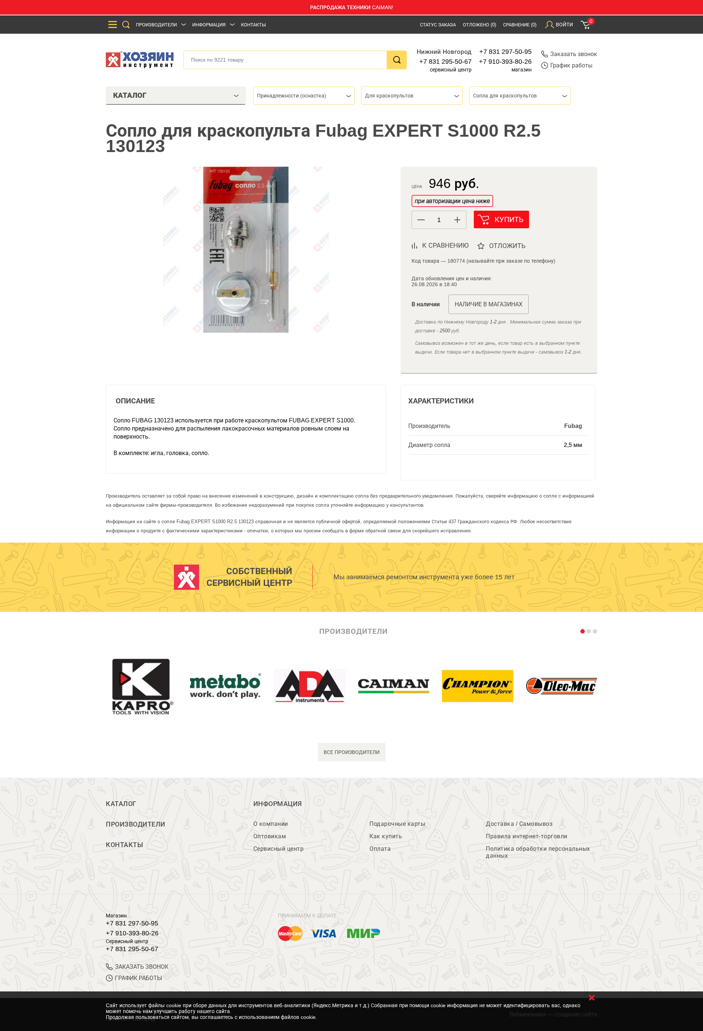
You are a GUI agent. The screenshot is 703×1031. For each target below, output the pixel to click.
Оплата (380, 849)
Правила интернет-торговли (527, 836)
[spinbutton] (439, 220)
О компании (270, 824)
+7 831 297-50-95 (505, 51)
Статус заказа (438, 24)
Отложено (479, 24)
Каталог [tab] (129, 95)
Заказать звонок (573, 54)
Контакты (253, 24)
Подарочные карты (397, 824)
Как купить (385, 836)
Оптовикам (269, 836)
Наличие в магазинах (488, 304)
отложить (507, 246)
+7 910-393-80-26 (505, 61)
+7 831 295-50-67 (445, 61)
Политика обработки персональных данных (538, 852)
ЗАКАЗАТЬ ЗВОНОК (141, 967)
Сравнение (519, 24)
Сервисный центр (278, 849)
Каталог (121, 804)
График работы (571, 65)
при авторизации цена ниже (452, 201)
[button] (457, 220)
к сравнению (445, 245)
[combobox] (304, 95)
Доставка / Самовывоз (519, 824)
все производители (352, 752)
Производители (156, 24)
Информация (209, 24)
